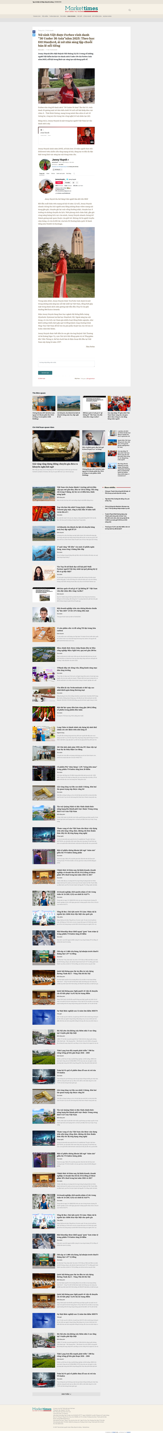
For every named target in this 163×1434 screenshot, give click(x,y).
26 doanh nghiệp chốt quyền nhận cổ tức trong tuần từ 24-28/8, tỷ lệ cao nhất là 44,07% (76, 893)
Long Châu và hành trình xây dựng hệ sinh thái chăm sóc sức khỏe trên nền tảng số (77, 728)
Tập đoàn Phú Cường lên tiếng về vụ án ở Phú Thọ (117, 500)
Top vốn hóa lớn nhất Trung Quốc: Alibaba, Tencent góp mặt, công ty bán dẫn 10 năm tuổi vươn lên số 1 (76, 509)
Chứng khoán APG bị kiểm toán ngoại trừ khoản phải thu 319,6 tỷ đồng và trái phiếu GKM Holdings (43, 416)
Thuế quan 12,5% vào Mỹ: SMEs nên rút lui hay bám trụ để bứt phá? (117, 528)
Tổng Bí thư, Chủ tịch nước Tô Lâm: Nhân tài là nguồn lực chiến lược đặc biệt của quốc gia (76, 913)
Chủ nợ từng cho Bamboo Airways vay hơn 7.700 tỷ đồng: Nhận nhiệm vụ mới (117, 507)
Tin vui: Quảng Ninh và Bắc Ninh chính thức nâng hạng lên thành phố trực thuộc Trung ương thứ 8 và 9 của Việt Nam (77, 808)
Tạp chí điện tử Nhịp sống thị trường (43, 2)
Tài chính (63, 16)
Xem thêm (65, 1394)
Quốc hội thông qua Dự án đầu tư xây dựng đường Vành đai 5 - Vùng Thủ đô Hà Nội (75, 972)
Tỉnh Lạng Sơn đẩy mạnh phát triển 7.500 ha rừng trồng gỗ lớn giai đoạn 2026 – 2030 (75, 1051)
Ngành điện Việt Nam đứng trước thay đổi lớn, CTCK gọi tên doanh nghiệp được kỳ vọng (124, 443)
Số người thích (91, 378)
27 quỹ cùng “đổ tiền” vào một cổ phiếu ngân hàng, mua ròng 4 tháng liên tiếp (75, 548)
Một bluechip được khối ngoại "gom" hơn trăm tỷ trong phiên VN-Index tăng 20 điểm (77, 932)
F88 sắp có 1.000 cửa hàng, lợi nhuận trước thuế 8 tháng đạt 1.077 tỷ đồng (77, 952)
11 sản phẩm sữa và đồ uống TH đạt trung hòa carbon (76, 629)
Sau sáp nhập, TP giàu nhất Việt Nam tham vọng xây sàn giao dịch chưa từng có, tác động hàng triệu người (119, 416)
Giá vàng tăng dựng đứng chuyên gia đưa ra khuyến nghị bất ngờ (55, 465)
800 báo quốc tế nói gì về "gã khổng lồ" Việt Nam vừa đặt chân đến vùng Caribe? (92, 415)
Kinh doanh (71, 16)
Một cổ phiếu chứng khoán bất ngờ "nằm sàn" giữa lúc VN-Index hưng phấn (76, 851)
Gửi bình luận (45, 372)
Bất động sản (97, 16)
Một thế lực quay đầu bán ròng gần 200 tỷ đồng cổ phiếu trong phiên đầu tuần (76, 708)
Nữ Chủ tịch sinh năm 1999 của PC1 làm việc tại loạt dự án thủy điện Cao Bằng (77, 748)
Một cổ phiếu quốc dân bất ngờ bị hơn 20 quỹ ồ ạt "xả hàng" (93, 448)
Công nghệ (87, 16)
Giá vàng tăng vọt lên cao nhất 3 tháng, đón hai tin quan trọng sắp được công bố (76, 788)
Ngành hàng (107, 16)
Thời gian (83, 378)
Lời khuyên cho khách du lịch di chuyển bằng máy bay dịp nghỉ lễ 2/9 (68, 415)
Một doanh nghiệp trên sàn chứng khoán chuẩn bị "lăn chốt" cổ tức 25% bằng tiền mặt (77, 609)
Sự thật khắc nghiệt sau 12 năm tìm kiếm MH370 (77, 1011)
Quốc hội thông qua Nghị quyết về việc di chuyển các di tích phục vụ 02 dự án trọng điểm (77, 992)
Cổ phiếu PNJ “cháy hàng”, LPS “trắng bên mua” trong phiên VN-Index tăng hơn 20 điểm (77, 768)
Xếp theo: (77, 378)
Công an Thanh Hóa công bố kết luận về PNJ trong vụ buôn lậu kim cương (117, 492)
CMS (115, 1432)
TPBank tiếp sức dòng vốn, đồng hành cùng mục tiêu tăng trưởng (77, 669)
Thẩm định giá (54, 16)
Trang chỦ (37, 16)
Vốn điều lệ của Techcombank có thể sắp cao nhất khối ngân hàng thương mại (75, 688)
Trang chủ (41, 30)
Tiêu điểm (45, 16)
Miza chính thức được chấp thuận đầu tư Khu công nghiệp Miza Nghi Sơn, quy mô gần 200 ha (76, 649)
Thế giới (79, 16)
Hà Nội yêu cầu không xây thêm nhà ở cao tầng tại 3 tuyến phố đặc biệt (76, 1032)
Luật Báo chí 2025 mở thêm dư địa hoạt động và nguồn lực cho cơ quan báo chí (124, 433)
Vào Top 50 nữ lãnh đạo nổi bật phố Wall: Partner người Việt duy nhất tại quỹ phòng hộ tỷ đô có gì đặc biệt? (77, 569)
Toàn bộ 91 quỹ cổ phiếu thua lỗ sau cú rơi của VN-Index (76, 1071)
